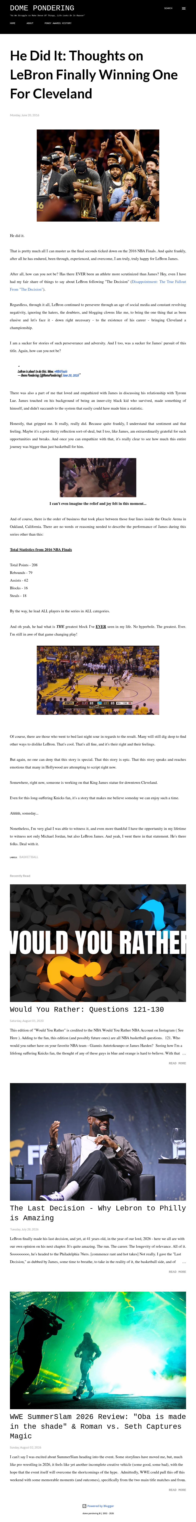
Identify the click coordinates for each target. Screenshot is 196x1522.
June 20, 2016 (70, 375)
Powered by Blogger (100, 1506)
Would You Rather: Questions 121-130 (87, 1010)
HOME (12, 23)
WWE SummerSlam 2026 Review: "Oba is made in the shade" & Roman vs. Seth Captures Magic (98, 1426)
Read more (177, 1063)
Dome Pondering (42, 8)
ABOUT (30, 23)
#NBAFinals (60, 371)
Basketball (28, 857)
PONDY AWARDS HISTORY (58, 23)
